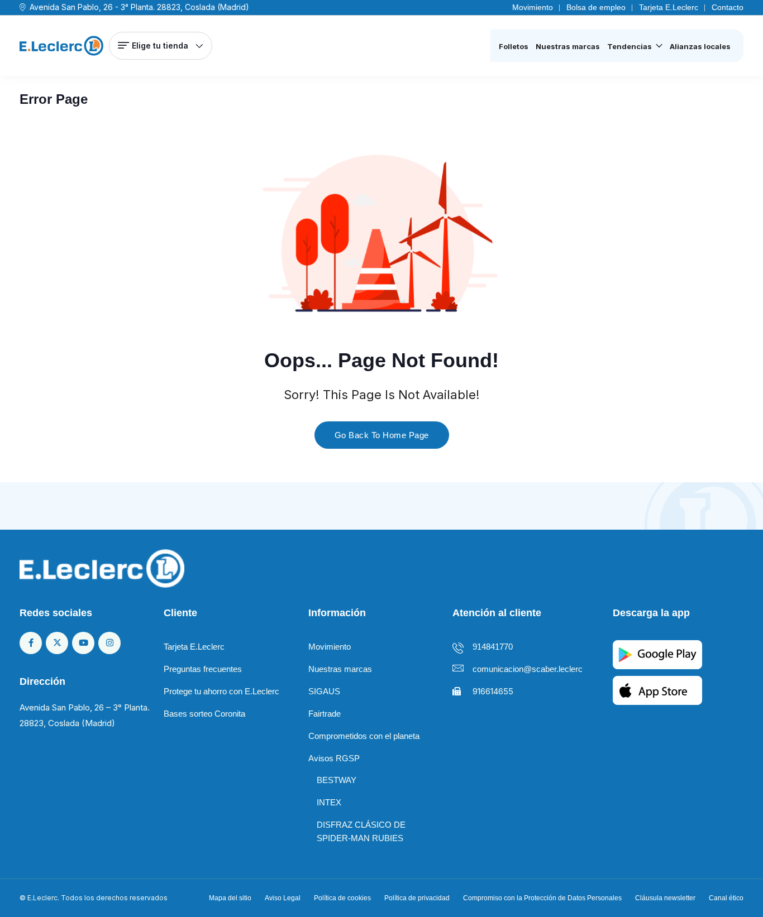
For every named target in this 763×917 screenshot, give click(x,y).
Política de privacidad (417, 898)
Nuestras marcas (568, 46)
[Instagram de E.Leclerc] (109, 643)
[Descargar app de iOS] (657, 689)
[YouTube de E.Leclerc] (83, 643)
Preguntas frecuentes (203, 669)
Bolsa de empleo (596, 7)
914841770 (493, 646)
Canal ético (726, 898)
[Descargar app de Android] (657, 654)
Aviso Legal (283, 898)
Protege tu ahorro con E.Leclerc (221, 691)
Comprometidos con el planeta (363, 736)
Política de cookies (342, 898)
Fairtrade (324, 713)
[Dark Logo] (61, 45)
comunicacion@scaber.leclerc (528, 669)
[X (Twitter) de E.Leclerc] (57, 643)
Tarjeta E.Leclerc (668, 7)
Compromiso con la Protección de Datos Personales (542, 898)
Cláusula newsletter (665, 898)
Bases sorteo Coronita (204, 713)
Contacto (727, 7)
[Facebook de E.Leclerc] (31, 643)
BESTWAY (336, 780)
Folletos (513, 46)
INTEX (329, 802)
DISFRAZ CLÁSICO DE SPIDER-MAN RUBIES (361, 831)
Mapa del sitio (230, 898)
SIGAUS (324, 691)
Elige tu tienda (160, 45)
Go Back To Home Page (382, 435)
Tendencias (629, 46)
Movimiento (532, 7)
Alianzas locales (700, 46)
